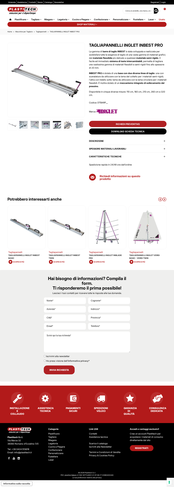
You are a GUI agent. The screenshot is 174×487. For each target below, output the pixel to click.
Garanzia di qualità (130, 411)
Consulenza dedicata (157, 409)
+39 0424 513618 (20, 449)
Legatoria (62, 19)
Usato (162, 19)
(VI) (37, 443)
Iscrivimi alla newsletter (58, 356)
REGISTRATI (141, 448)
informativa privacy (78, 361)
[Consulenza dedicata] (157, 399)
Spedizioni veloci (101, 409)
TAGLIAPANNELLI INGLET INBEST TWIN (64, 256)
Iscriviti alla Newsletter (100, 446)
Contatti (93, 433)
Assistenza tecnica (46, 409)
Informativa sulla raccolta (16, 483)
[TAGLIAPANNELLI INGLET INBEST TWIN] (67, 227)
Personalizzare (120, 19)
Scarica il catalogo (98, 443)
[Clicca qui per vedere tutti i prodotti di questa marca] (107, 111)
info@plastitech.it (23, 452)
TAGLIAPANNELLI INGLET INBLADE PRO (105, 256)
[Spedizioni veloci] (101, 399)
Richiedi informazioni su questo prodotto (120, 177)
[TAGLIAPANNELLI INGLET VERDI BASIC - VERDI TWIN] (147, 227)
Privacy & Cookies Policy (101, 455)
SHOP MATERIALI (86, 24)
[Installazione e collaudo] (17, 399)
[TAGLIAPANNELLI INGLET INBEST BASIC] (26, 227)
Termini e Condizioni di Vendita (104, 452)
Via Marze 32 (14, 440)
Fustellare (138, 19)
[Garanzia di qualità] (128, 399)
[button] (160, 199)
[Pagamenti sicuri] (73, 399)
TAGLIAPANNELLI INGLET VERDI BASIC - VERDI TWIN (144, 256)
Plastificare (20, 19)
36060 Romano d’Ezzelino (21, 443)
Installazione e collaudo (19, 411)
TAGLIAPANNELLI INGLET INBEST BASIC (24, 256)
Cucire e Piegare (80, 19)
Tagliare (35, 19)
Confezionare (101, 19)
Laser (151, 19)
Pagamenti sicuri (73, 409)
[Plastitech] (22, 10)
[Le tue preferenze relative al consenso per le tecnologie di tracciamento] (169, 482)
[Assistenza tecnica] (45, 399)
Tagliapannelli (15, 252)
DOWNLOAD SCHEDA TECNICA (128, 131)
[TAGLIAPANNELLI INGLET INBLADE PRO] (107, 227)
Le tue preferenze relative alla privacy (87, 478)
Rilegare (48, 19)
